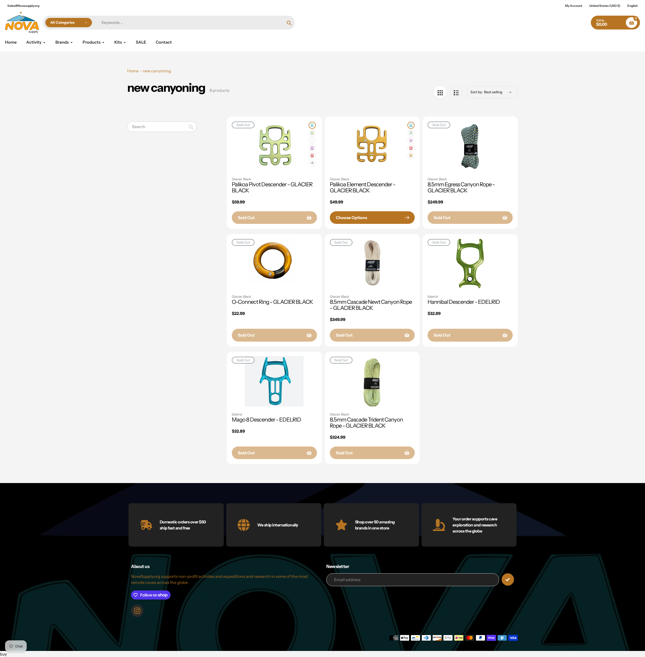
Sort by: (476, 92)
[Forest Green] (312, 133)
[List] (456, 92)
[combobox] (162, 127)
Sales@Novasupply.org (23, 6)
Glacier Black (241, 179)
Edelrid (433, 296)
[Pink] (312, 140)
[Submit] (508, 579)
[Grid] (440, 92)
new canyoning (157, 70)
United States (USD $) (604, 6)
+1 (312, 163)
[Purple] (312, 148)
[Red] (312, 155)
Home (133, 70)
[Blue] (312, 125)
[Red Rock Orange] (411, 155)
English (632, 6)
